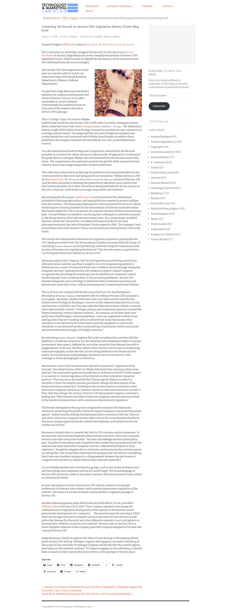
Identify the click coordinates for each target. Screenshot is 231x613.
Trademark (157, 229)
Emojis (155, 167)
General (155, 177)
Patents (155, 198)
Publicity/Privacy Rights (164, 208)
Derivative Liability (93, 36)
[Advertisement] (172, 44)
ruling (86, 126)
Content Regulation (162, 141)
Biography (92, 6)
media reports (83, 197)
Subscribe (159, 106)
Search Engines (160, 213)
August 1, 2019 (49, 36)
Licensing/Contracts (162, 188)
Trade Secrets (159, 224)
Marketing (157, 193)
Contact (167, 6)
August (74, 18)
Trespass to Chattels (163, 234)
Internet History (112, 36)
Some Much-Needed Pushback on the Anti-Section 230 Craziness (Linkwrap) (86, 593)
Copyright (156, 146)
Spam (154, 218)
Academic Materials (119, 6)
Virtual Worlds (159, 239)
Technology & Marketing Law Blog (75, 606)
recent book (56, 179)
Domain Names (160, 157)
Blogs (89, 11)
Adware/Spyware (161, 136)
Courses (147, 6)
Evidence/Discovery (162, 172)
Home (56, 18)
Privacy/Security (160, 203)
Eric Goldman (70, 36)
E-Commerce (158, 162)
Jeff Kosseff (68, 44)
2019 (64, 18)
